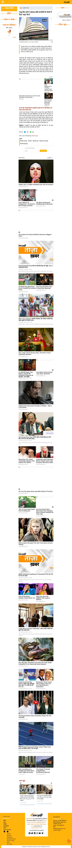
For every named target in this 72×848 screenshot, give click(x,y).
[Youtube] (40, 833)
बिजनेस (30, 141)
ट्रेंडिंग (9, 13)
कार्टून (4, 828)
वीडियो (5, 824)
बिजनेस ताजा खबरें (44, 141)
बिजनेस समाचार (23, 141)
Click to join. (35, 135)
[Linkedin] (35, 833)
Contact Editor (57, 830)
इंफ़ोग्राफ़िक (6, 826)
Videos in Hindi (35, 824)
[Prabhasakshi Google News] (52, 42)
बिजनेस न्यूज (35, 141)
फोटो (4, 822)
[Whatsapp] (30, 132)
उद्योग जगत (25, 8)
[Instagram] (37, 833)
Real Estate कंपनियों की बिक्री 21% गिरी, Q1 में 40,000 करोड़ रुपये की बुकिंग (44, 797)
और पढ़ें (14, 37)
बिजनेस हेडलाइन (24, 143)
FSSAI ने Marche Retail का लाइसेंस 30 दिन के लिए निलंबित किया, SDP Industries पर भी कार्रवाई (27, 798)
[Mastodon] (43, 833)
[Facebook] (51, 23)
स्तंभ (62, 8)
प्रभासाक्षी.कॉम (29, 818)
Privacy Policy (10, 840)
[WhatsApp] (51, 29)
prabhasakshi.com (36, 828)
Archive (9, 833)
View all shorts (66, 20)
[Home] (21, 7)
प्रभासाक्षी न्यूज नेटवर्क (23, 42)
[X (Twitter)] (51, 26)
